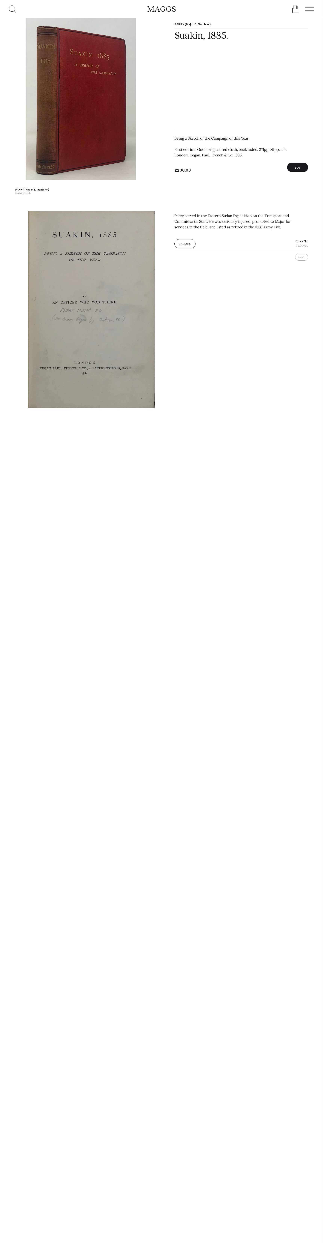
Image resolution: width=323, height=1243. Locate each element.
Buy (298, 167)
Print (301, 257)
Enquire (185, 244)
